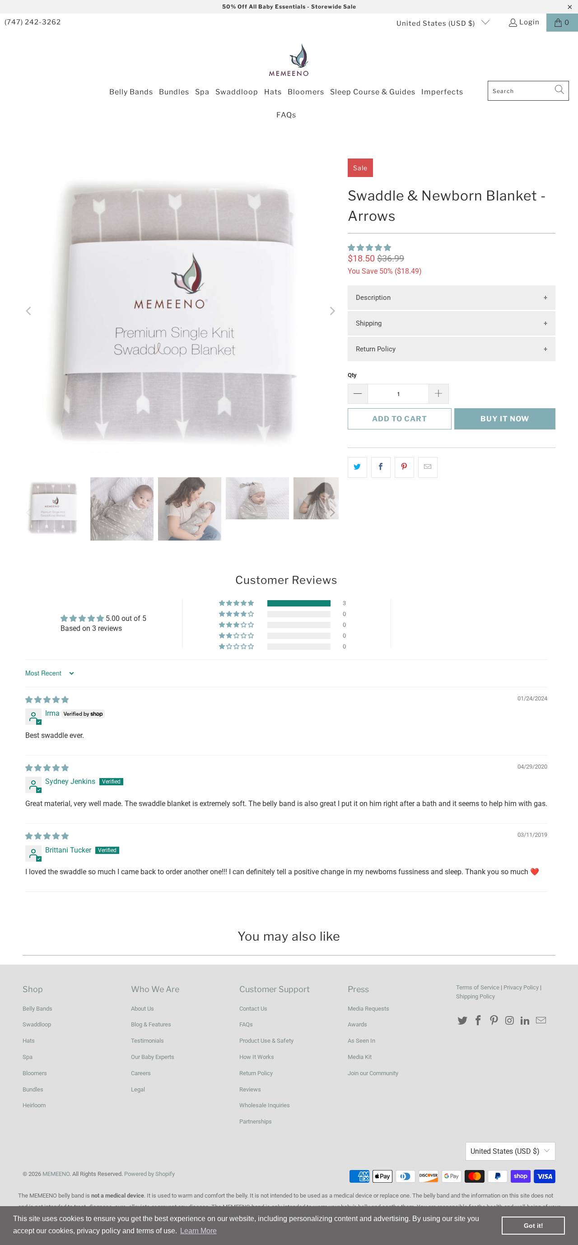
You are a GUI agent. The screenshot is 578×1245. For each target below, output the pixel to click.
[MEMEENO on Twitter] (463, 1021)
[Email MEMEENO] (541, 1021)
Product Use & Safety (266, 1040)
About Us (142, 1008)
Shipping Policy (475, 996)
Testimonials (147, 1040)
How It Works (256, 1057)
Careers (141, 1073)
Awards (357, 1024)
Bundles (33, 1089)
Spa (28, 1057)
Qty (352, 375)
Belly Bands (37, 1008)
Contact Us (253, 1008)
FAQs (246, 1024)
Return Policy (376, 349)
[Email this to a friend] (428, 467)
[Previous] (29, 311)
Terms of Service (477, 987)
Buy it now (504, 419)
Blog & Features (151, 1024)
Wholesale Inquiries (264, 1105)
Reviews (250, 1089)
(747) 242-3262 (33, 22)
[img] (47, 699)
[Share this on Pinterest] (404, 467)
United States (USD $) (436, 23)
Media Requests (368, 1008)
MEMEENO (56, 1173)
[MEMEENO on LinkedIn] (525, 1021)
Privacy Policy (521, 987)
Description (373, 298)
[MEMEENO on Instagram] (510, 1021)
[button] (369, 247)
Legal (138, 1089)
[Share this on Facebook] (381, 467)
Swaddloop (37, 1024)
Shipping (369, 323)
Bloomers (35, 1073)
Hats (29, 1040)
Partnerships (255, 1121)
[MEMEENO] (289, 58)
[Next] (332, 311)
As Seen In (361, 1040)
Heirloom (34, 1105)
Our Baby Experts (152, 1057)
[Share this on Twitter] (357, 467)
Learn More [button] (198, 1231)
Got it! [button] (533, 1225)
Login (529, 22)
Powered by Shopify (149, 1173)
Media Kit (360, 1057)
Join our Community (373, 1073)
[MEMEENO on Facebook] (478, 1021)
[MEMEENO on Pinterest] (494, 1021)
